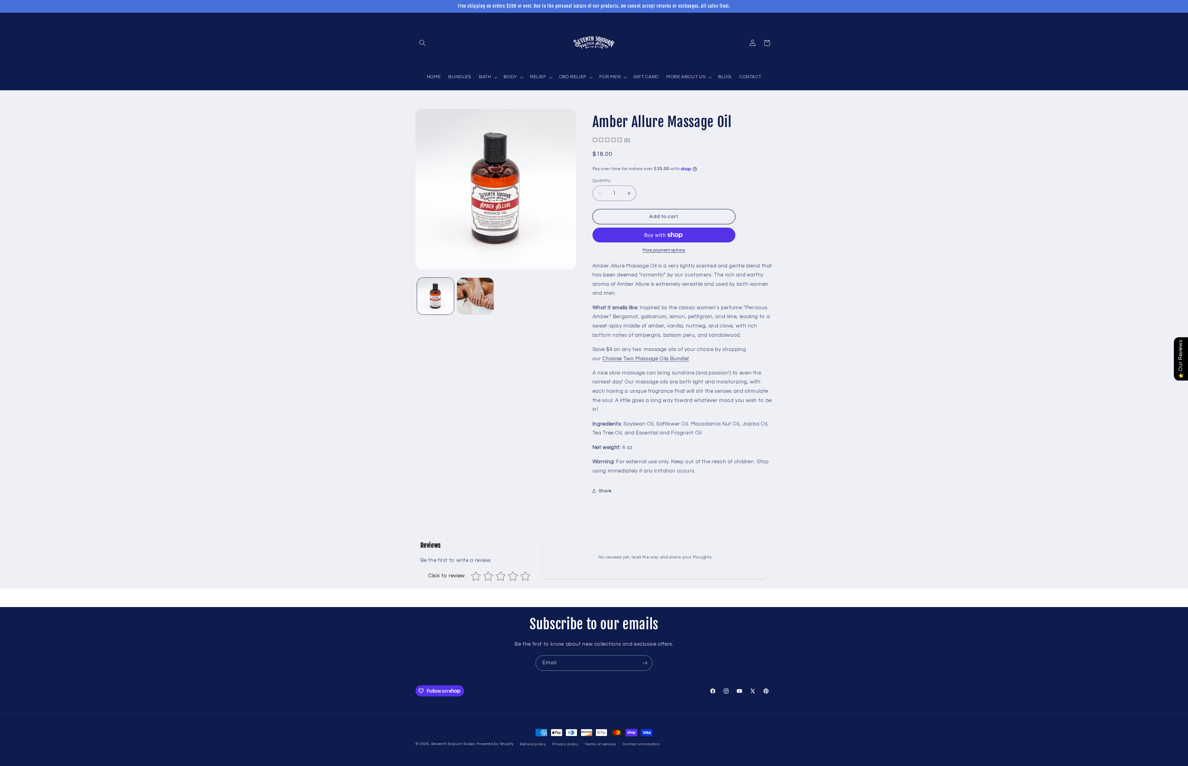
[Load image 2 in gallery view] (475, 296)
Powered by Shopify (495, 744)
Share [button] (605, 491)
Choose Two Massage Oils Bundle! (645, 359)
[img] (607, 140)
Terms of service (600, 744)
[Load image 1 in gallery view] (435, 296)
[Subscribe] (645, 662)
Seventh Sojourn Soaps (453, 744)
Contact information (641, 744)
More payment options (664, 250)
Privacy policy (565, 744)
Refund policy (533, 744)
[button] (422, 43)
